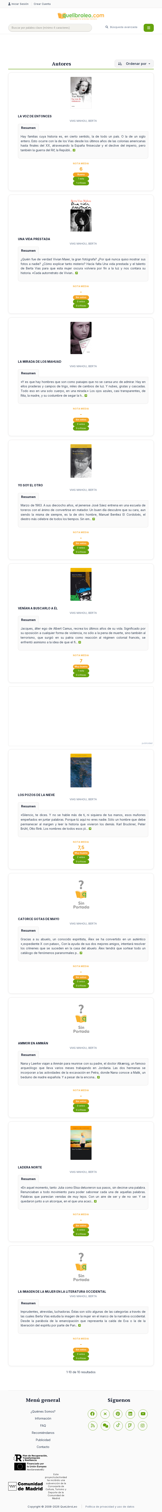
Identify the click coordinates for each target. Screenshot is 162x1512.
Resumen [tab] (28, 128)
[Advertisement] (85, 47)
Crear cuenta (42, 3)
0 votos (81, 301)
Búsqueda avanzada (123, 27)
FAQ (43, 1425)
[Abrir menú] (149, 28)
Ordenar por (136, 64)
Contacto (43, 1447)
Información (43, 1418)
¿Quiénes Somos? (43, 1411)
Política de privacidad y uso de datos (109, 1506)
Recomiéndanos (43, 1432)
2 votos (81, 857)
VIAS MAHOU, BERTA (83, 120)
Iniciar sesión (20, 3)
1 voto (81, 178)
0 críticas (81, 305)
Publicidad (43, 1440)
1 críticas (81, 183)
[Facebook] (92, 1414)
